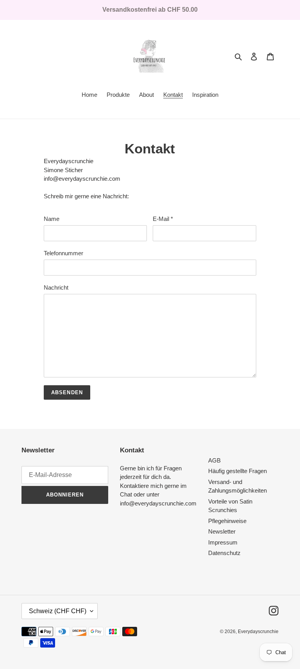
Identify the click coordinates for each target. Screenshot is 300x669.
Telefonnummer (63, 253)
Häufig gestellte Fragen (237, 471)
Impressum (223, 542)
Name (51, 218)
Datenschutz (224, 553)
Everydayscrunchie (258, 631)
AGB (214, 460)
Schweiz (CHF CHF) (57, 611)
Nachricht (56, 287)
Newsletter (222, 531)
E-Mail (163, 218)
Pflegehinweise (227, 521)
